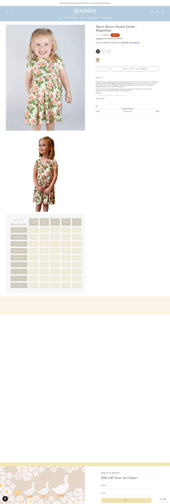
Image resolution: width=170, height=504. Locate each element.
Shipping (99, 38)
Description (99, 77)
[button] (5, 499)
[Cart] (162, 11)
